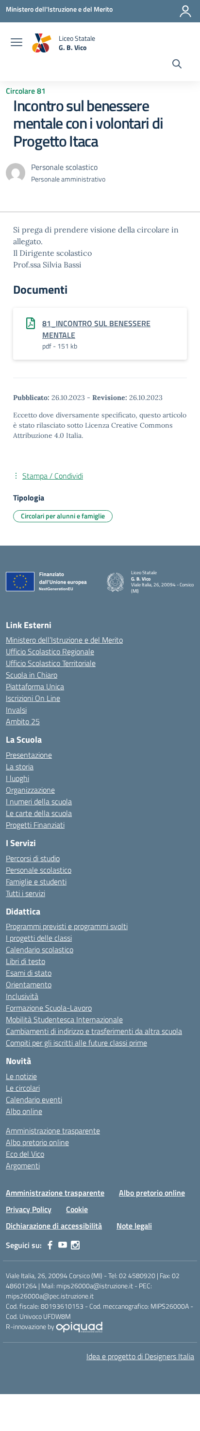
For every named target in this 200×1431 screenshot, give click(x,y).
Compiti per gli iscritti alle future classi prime (76, 1042)
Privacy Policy (28, 1209)
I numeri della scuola (39, 801)
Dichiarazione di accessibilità (54, 1225)
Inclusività (22, 996)
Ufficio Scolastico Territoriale (51, 663)
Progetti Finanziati (35, 825)
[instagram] (75, 1245)
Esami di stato (28, 973)
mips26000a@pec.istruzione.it (50, 1296)
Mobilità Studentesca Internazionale (64, 1019)
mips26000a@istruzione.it (94, 1286)
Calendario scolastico (39, 949)
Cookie (77, 1209)
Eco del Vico (25, 1154)
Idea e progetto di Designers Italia (140, 1356)
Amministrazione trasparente (53, 1130)
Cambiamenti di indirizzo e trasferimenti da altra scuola (94, 1031)
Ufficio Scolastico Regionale (50, 651)
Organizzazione (30, 790)
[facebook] (50, 1245)
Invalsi (16, 710)
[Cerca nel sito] (176, 65)
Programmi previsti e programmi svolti (67, 926)
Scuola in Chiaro (31, 675)
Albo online (24, 1111)
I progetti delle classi (39, 938)
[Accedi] (185, 11)
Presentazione (29, 755)
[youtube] (62, 1245)
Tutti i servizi (25, 893)
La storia (19, 766)
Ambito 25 (23, 721)
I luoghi (17, 778)
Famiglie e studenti (36, 881)
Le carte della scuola (39, 813)
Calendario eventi (34, 1099)
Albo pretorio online (37, 1142)
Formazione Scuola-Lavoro (49, 1008)
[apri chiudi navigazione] (16, 43)
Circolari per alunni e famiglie (63, 516)
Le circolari (23, 1088)
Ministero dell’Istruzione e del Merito (64, 640)
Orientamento (28, 984)
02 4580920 (137, 1275)
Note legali (134, 1225)
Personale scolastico (38, 870)
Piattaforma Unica (35, 686)
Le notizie (21, 1076)
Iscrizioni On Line (33, 698)
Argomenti (23, 1165)
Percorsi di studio (33, 858)
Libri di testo (25, 961)
